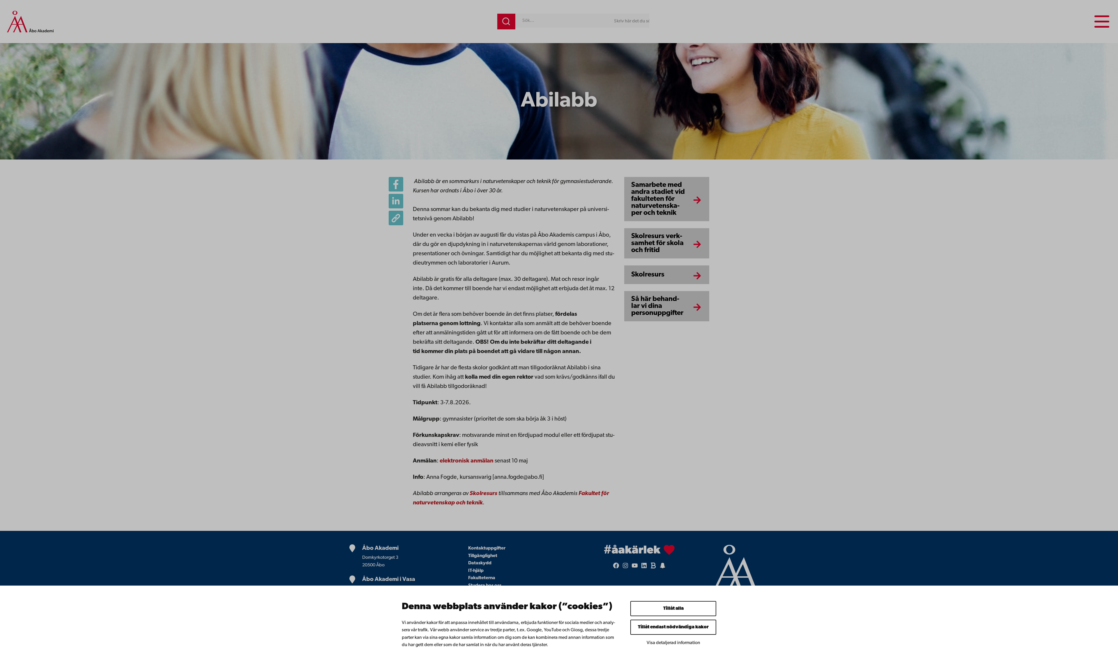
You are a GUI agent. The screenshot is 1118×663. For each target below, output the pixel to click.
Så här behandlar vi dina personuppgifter (657, 306)
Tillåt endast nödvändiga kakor (673, 627)
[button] (396, 218)
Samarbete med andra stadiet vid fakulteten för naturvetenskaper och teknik (658, 199)
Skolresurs (647, 274)
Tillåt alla (673, 608)
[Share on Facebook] (396, 184)
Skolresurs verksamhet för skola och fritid (657, 243)
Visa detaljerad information (673, 643)
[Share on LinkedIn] (396, 201)
